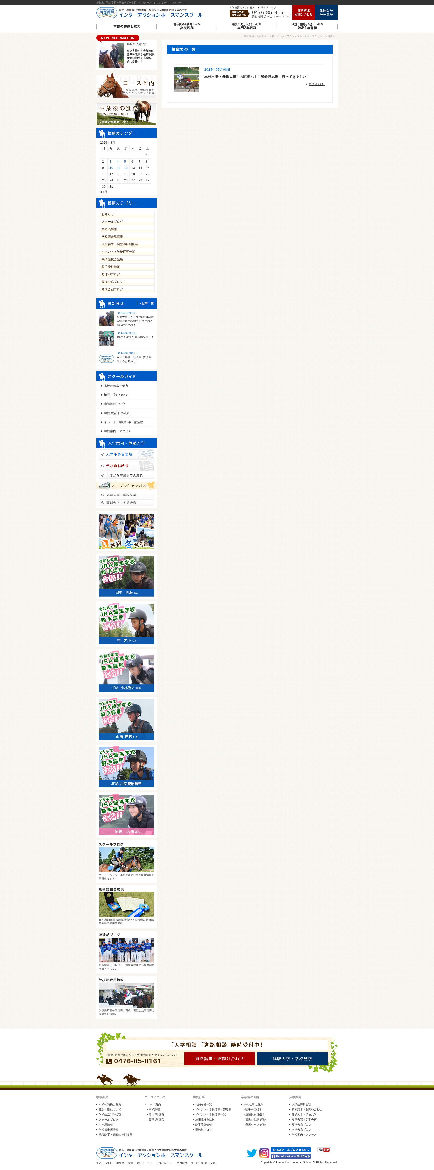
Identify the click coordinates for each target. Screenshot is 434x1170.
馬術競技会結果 (112, 259)
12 (126, 168)
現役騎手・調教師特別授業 (120, 244)
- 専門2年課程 (155, 1114)
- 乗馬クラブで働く (255, 1124)
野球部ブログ (111, 274)
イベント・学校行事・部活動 (123, 422)
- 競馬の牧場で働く (255, 1119)
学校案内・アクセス (243, 7)
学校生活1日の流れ (117, 413)
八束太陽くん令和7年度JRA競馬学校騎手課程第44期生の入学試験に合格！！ (135, 320)
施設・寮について (116, 395)
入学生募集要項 (301, 1104)
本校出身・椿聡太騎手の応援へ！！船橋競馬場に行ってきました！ (257, 77)
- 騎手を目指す (253, 1109)
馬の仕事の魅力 (253, 1104)
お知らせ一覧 (203, 1104)
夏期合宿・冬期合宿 (304, 1119)
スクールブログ (112, 221)
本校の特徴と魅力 (116, 386)
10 (111, 168)
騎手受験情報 (111, 267)
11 (118, 168)
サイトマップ (268, 7)
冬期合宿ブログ (112, 289)
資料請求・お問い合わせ (307, 1109)
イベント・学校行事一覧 (118, 251)
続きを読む (317, 84)
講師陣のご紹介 (114, 404)
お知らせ (108, 214)
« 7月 (103, 192)
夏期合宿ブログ (112, 282)
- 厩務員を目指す (254, 1114)
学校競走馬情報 (112, 236)
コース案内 (154, 1104)
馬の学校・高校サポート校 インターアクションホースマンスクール (283, 36)
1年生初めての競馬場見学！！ (135, 336)
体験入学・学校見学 (304, 1114)
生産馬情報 (109, 229)
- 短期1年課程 (155, 1119)
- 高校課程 (153, 1109)
